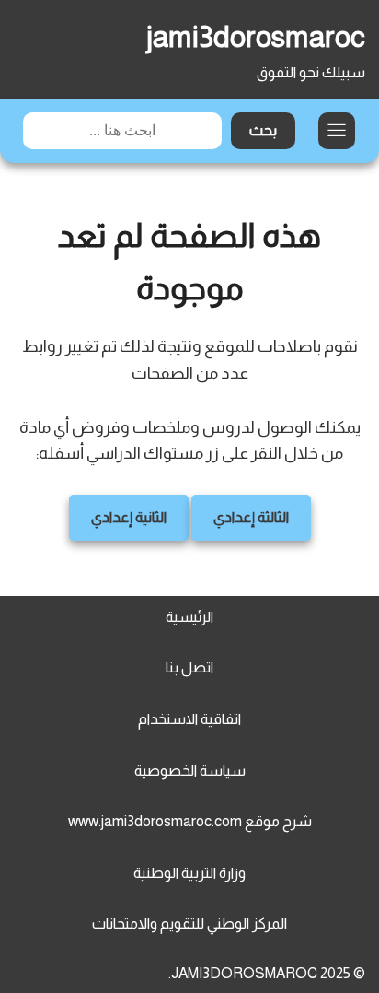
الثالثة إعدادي (251, 517)
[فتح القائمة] (336, 130)
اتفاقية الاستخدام (189, 719)
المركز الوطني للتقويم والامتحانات (189, 923)
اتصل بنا (189, 667)
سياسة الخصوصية (190, 770)
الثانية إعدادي (129, 517)
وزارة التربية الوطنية (189, 873)
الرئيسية (189, 617)
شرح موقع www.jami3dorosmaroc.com (190, 821)
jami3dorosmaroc (255, 36)
